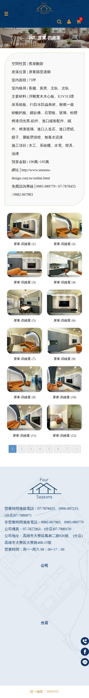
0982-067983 (50, 522)
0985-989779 (74, 522)
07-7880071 (23, 515)
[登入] (69, 21)
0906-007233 (68, 508)
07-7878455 (46, 508)
